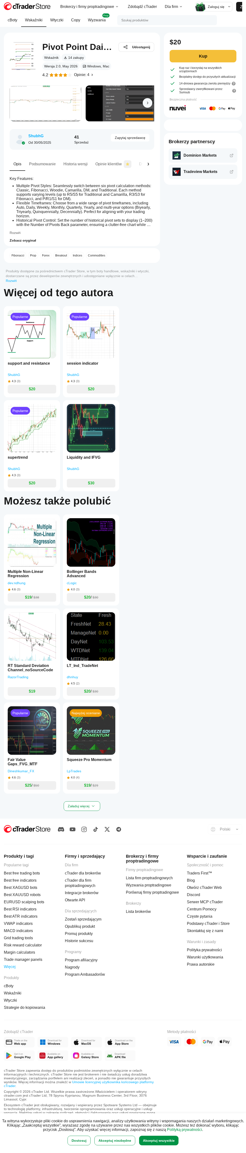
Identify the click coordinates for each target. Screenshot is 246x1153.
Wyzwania (98, 18)
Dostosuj (79, 1140)
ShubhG (35, 136)
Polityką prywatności (184, 1130)
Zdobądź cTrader (142, 7)
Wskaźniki (34, 20)
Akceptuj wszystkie (159, 1140)
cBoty (12, 20)
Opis (17, 164)
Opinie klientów (108, 164)
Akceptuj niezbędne (114, 1140)
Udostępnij (141, 47)
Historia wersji (75, 164)
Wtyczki (56, 20)
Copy (75, 20)
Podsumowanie (42, 164)
